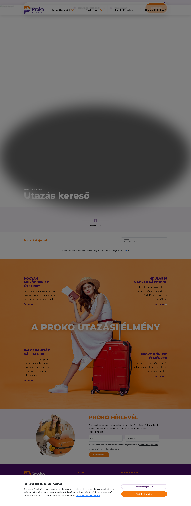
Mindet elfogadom (144, 494)
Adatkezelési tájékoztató (88, 495)
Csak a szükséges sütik (144, 486)
